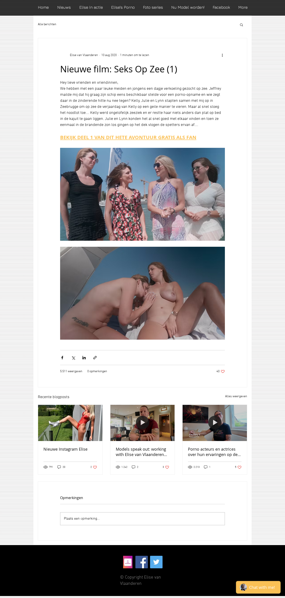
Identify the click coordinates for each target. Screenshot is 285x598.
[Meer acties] (222, 55)
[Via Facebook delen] (62, 357)
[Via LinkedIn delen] (84, 357)
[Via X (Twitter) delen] (73, 357)
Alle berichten (47, 24)
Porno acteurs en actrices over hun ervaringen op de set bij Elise (213, 451)
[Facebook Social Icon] (141, 562)
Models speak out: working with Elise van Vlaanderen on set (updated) (141, 451)
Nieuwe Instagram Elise (65, 449)
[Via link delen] (95, 357)
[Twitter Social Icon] (156, 562)
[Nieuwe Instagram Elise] (70, 423)
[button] (241, 24)
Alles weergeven (236, 396)
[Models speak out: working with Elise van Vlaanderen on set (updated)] (142, 423)
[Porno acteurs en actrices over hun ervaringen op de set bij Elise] (215, 423)
